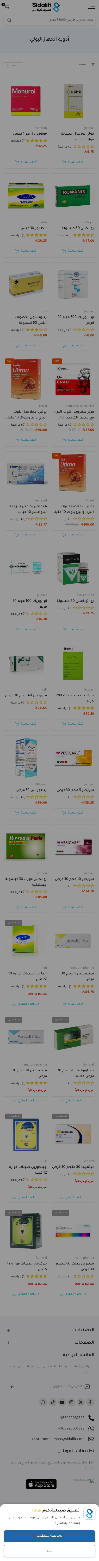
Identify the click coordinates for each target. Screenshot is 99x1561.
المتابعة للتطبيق (49, 1536)
